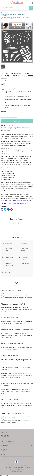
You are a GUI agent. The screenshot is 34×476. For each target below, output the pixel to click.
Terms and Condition (18, 467)
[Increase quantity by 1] (15, 115)
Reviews (27, 466)
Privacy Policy (7, 467)
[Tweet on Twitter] (5, 209)
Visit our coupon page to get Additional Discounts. (15, 128)
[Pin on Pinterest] (11, 209)
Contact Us (20, 466)
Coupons (27, 467)
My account (6, 466)
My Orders (13, 466)
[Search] (31, 8)
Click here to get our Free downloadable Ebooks (14, 203)
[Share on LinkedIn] (8, 209)
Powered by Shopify (17, 471)
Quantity (3, 111)
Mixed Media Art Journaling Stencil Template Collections (13, 14)
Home (2, 12)
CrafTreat (5, 81)
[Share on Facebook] (2, 209)
